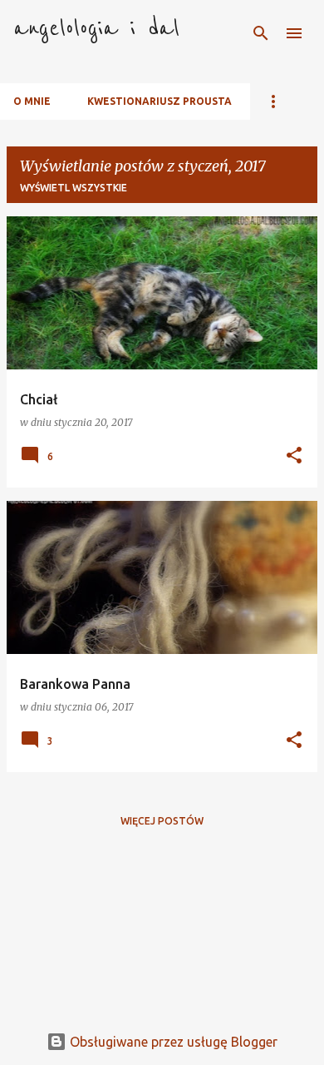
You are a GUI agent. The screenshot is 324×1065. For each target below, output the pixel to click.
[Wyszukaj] (261, 33)
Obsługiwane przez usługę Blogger (171, 1041)
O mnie (32, 101)
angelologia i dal (96, 28)
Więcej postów (162, 820)
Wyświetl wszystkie (73, 187)
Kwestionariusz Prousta (159, 101)
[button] (294, 456)
